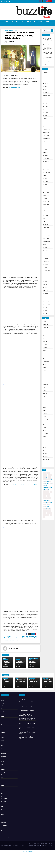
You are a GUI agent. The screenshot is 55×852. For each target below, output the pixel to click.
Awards (45, 472)
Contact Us (50, 843)
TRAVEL (47, 21)
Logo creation (46, 396)
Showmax (48, 510)
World (44, 464)
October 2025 (46, 101)
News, (44, 410)
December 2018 (46, 304)
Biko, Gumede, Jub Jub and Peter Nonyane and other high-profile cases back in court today (48, 47)
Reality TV (45, 508)
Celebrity (40, 21)
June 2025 (45, 112)
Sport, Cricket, (46, 430)
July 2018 (45, 307)
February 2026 (46, 89)
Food (16, 30)
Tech (12, 21)
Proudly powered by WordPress (6, 845)
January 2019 (46, 301)
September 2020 (46, 276)
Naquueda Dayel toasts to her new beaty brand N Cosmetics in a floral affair (26, 727)
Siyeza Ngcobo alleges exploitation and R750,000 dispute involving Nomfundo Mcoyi (27, 732)
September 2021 (46, 241)
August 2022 (45, 210)
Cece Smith (12, 41)
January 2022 (46, 230)
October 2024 (46, 135)
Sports (22, 21)
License (44, 390)
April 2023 (45, 187)
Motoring (45, 401)
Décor (44, 353)
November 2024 (46, 132)
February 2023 (46, 192)
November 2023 (46, 167)
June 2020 (45, 284)
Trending (45, 447)
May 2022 (45, 218)
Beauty (44, 335)
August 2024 (46, 141)
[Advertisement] (20, 97)
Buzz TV (42, 843)
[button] (53, 22)
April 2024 (45, 152)
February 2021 (46, 261)
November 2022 (46, 201)
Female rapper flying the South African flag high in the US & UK (21, 321)
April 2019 (45, 299)
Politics (29, 21)
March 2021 (45, 258)
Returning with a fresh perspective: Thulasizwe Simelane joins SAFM (22, 484)
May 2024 (45, 149)
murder (45, 500)
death (48, 483)
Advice (44, 330)
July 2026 (45, 75)
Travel (44, 444)
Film (48, 491)
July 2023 (45, 178)
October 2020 (46, 273)
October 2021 (46, 238)
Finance (44, 370)
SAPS (44, 510)
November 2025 (46, 98)
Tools (44, 442)
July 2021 (45, 247)
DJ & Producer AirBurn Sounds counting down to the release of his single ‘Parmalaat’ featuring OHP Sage (12, 638)
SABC (49, 508)
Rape (48, 506)
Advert (44, 321)
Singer (45, 512)
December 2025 (46, 95)
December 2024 (46, 129)
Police (45, 504)
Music (44, 404)
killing (48, 496)
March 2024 (45, 155)
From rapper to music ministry (14, 87)
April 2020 (45, 290)
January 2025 (46, 126)
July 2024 (45, 144)
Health (44, 378)
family (48, 489)
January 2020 (46, 296)
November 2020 (46, 270)
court (44, 481)
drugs (51, 483)
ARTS (32, 843)
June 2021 (45, 250)
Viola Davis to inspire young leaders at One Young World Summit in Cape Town (27, 737)
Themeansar (22, 845)
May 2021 (45, 253)
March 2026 (45, 86)
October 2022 (46, 204)
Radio (45, 506)
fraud (49, 493)
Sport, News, (46, 433)
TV (43, 450)
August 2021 (45, 244)
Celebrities (50, 474)
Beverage (45, 338)
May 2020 (45, 287)
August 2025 (45, 106)
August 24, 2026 (7, 683)
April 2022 (45, 221)
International (46, 381)
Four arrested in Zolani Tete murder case (47, 681)
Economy (45, 355)
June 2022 (45, 215)
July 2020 (45, 281)
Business (45, 341)
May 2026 (45, 80)
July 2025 (45, 109)
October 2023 (46, 169)
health (45, 496)
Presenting (45, 419)
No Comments (32, 686)
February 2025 (46, 123)
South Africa (49, 512)
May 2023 (45, 184)
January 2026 (46, 92)
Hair (44, 376)
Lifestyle (4, 24)
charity (49, 477)
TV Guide (45, 453)
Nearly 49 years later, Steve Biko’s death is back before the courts (48, 53)
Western (45, 462)
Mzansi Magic (46, 502)
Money (49, 498)
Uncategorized (46, 459)
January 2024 (46, 161)
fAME (44, 489)
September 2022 (46, 207)
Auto (35, 843)
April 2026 (45, 83)
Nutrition (45, 413)
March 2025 (45, 121)
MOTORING (42, 845)
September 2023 (46, 172)
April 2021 (45, 255)
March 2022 (45, 224)
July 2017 (45, 310)
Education (45, 358)
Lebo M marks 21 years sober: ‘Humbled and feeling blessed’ (48, 63)
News (6, 21)
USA (44, 517)
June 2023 (45, 181)
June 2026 (45, 78)
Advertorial (45, 324)
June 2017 (45, 313)
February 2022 (46, 227)
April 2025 (45, 118)
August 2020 (46, 278)
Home (29, 843)
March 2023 (45, 189)
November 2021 (46, 235)
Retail (44, 424)
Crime (44, 350)
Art (44, 333)
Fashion (44, 367)
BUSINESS (38, 843)
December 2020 (46, 267)
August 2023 (45, 175)
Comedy (45, 479)
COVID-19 (48, 481)
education (45, 485)
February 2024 (46, 158)
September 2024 (46, 138)
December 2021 (46, 233)
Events (44, 364)
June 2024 (45, 146)
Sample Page (50, 845)
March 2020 (45, 293)
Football (45, 493)
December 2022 (46, 198)
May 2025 (45, 115)
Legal (44, 387)
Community (35, 658)
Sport (34, 21)
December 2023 (46, 164)
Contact (46, 843)
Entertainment (11, 30)
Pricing (44, 421)
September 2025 (46, 103)
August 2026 (46, 72)
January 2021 (46, 264)
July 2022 (45, 212)
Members (45, 398)
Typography (45, 456)
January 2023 (46, 195)
